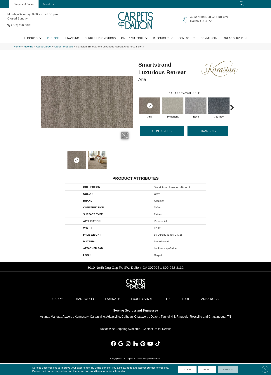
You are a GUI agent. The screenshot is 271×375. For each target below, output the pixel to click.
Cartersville (97, 316)
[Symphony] (172, 106)
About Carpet (43, 46)
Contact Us (162, 131)
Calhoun (127, 316)
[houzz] (135, 344)
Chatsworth (141, 316)
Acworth (67, 316)
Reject (207, 369)
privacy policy (59, 370)
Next (131, 158)
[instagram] (128, 344)
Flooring (28, 46)
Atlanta (44, 316)
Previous (43, 158)
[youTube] (150, 344)
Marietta (56, 316)
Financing (207, 131)
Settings (228, 369)
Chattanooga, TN (220, 316)
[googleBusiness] (121, 344)
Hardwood (85, 299)
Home (17, 46)
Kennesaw (81, 316)
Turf (186, 299)
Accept (187, 369)
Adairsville (113, 316)
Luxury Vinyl (142, 299)
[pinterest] (143, 344)
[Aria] (149, 106)
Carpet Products (63, 46)
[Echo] (195, 106)
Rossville (196, 316)
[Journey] (218, 106)
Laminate (112, 299)
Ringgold (182, 316)
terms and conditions (89, 370)
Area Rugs (210, 299)
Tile (167, 299)
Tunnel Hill (168, 316)
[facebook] (113, 344)
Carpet (58, 299)
